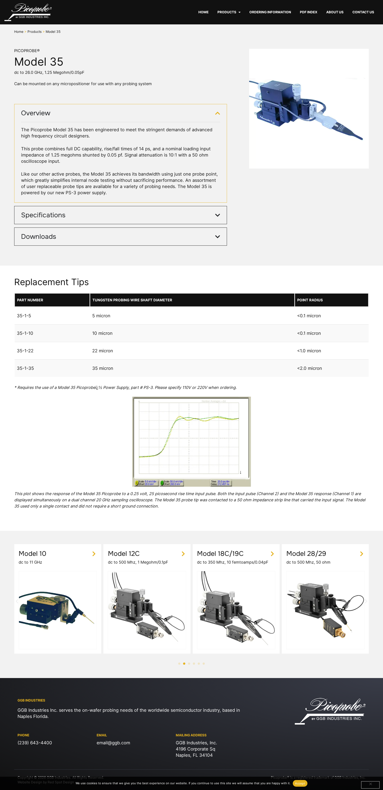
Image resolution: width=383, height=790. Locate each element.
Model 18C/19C (220, 553)
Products (34, 31)
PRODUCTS (226, 12)
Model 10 (32, 553)
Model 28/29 (306, 553)
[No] (370, 785)
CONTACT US (363, 12)
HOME (203, 12)
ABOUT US (335, 12)
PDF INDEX (308, 12)
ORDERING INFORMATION (270, 12)
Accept (300, 783)
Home (18, 31)
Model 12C (124, 553)
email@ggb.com (113, 742)
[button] (17, 601)
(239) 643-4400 (35, 742)
